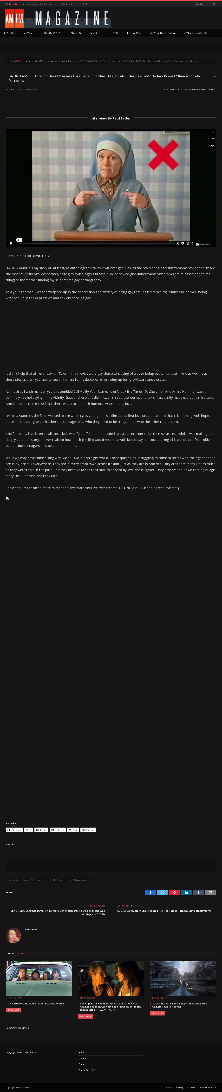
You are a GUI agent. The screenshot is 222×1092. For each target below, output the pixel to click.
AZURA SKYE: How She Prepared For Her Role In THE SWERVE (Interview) (164, 910)
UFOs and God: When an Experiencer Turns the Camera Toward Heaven (179, 1005)
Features (9, 32)
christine (12, 89)
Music (94, 32)
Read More (13, 1010)
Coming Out (13, 879)
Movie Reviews (170, 89)
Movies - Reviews (208, 89)
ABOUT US (76, 32)
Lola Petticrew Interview (80, 879)
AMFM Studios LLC (195, 32)
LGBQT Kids (58, 879)
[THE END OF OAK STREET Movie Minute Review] (39, 978)
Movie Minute (15, 998)
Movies (27, 32)
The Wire (113, 32)
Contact (82, 1064)
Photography (51, 32)
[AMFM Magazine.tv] (58, 18)
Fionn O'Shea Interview (35, 879)
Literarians (134, 32)
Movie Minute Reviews (163, 32)
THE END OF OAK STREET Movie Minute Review (36, 1003)
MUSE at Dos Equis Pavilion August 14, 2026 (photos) (50, 4)
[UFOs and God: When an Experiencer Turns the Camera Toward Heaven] (183, 978)
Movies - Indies (193, 89)
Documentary (159, 998)
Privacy (82, 1058)
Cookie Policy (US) (87, 1070)
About (82, 1052)
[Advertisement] (111, 335)
